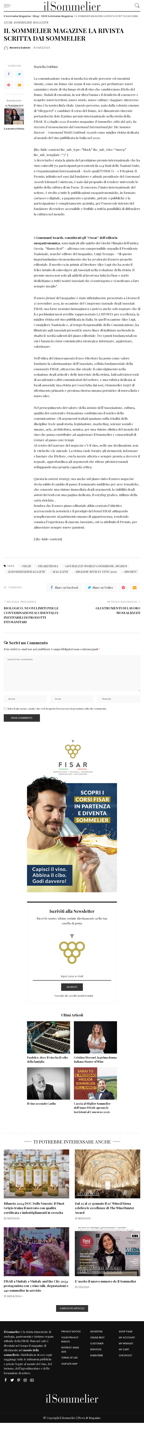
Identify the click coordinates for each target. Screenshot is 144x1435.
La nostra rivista (14, 128)
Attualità (113, 1267)
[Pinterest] (8, 84)
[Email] (19, 84)
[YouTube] (32, 1380)
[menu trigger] (8, 5)
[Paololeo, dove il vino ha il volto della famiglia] (48, 1037)
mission (130, 572)
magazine (60, 572)
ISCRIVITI (72, 987)
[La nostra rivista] (14, 114)
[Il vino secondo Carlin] (48, 1083)
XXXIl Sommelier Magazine (26, 22)
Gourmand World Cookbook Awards (96, 566)
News (10, 1194)
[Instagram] (25, 1380)
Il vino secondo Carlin (41, 1103)
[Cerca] (136, 5)
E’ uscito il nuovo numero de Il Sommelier (105, 1281)
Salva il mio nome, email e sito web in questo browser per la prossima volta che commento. (57, 708)
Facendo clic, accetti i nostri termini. (74, 995)
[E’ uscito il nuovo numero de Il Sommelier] (107, 1251)
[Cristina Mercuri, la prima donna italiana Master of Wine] (95, 1037)
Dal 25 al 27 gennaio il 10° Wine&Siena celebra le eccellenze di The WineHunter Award (104, 1208)
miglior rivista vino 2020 (96, 572)
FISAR (25, 1341)
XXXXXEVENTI (88, 1194)
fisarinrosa (48, 566)
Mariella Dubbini (20, 48)
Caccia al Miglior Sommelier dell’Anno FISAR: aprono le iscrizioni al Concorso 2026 (92, 1108)
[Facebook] (8, 74)
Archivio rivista (90, 1267)
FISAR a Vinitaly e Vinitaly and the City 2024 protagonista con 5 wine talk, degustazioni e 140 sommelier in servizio (36, 1285)
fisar (26, 566)
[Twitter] (19, 74)
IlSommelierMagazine (26, 572)
